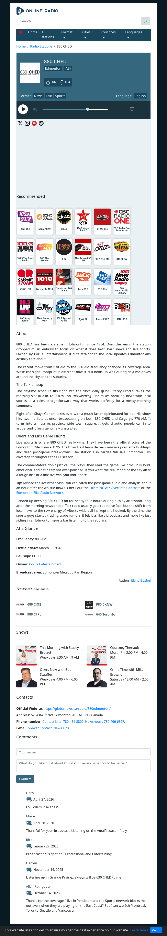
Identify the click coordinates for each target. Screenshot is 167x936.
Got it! (156, 930)
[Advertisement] (83, 159)
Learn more (139, 930)
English (140, 96)
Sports (60, 96)
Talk (49, 96)
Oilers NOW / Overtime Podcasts (114, 488)
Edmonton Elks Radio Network (39, 492)
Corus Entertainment (45, 564)
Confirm (25, 779)
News (38, 96)
